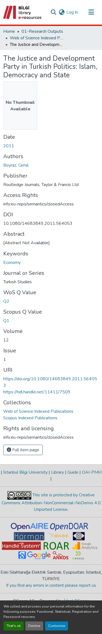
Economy (12, 263)
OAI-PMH (91, 472)
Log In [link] (72, 12)
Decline (34, 625)
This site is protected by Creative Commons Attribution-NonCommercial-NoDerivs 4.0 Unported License (51, 502)
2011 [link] (8, 146)
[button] (22, 12)
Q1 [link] (6, 321)
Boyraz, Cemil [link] (16, 165)
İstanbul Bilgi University (25, 472)
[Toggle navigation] (91, 12)
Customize (56, 625)
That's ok (14, 625)
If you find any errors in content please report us (51, 585)
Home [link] (9, 31)
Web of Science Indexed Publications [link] (37, 38)
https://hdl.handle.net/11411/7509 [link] (36, 392)
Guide (72, 472)
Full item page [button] (25, 450)
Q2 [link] (6, 301)
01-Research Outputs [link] (42, 31)
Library (57, 472)
